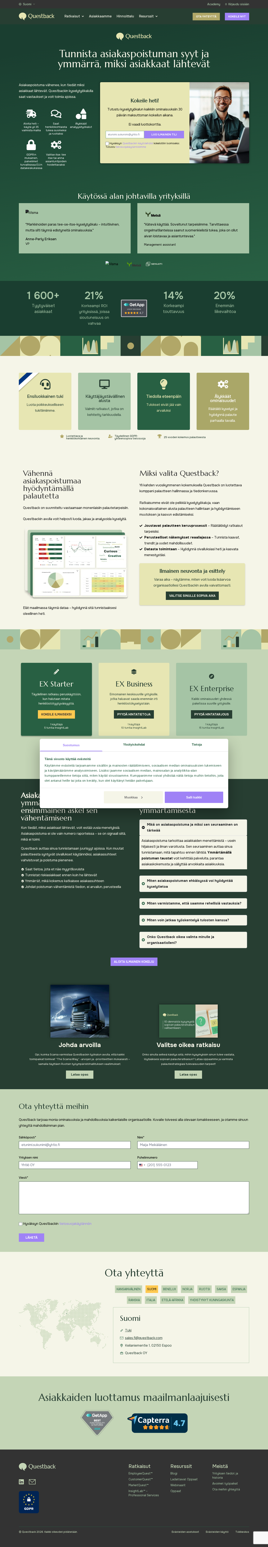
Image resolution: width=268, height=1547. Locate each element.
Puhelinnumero (147, 1157)
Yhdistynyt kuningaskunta (212, 1300)
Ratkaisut (72, 16)
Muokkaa (131, 797)
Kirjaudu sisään (238, 4)
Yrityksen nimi (28, 1157)
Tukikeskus (242, 1532)
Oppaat (175, 1491)
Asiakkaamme (100, 16)
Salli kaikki (194, 797)
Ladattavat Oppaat (184, 1479)
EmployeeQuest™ (140, 1473)
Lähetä (31, 1237)
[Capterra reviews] (157, 1423)
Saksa (221, 1289)
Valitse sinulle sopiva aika (192, 596)
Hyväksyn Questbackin (57, 1223)
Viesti (23, 1178)
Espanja (239, 1289)
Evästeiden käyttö (217, 1532)
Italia (151, 1300)
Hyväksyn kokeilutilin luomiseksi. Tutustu (143, 145)
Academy (213, 4)
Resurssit (146, 16)
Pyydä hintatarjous (211, 714)
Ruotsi (204, 1289)
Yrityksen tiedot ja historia (225, 1476)
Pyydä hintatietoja (134, 714)
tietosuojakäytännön (75, 1223)
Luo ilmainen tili (164, 134)
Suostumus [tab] (71, 745)
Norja (187, 1289)
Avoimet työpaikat (225, 1483)
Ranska (134, 1300)
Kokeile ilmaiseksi (56, 714)
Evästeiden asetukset (185, 1532)
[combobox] (142, 1165)
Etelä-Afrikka (172, 1300)
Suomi (27, 4)
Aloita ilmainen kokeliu (134, 962)
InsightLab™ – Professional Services (144, 1493)
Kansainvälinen (128, 1289)
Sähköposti (27, 1137)
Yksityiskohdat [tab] (134, 744)
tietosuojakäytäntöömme (131, 147)
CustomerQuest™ (141, 1479)
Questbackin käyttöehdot (137, 143)
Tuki (128, 1330)
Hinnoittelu (125, 16)
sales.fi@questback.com (143, 1338)
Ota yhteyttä (206, 16)
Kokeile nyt (237, 16)
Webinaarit (178, 1485)
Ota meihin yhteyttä (226, 1489)
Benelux (169, 1289)
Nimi (140, 1137)
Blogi (173, 1473)
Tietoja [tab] (197, 744)
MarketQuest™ (138, 1485)
